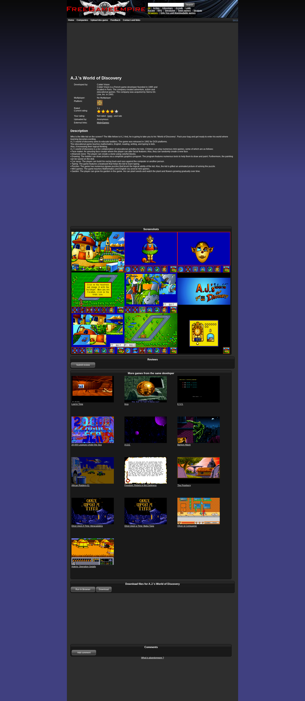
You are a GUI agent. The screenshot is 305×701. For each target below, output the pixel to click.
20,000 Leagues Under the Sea (86, 445)
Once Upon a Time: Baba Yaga (139, 526)
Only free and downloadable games (178, 13)
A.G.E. (127, 445)
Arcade (179, 8)
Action (156, 8)
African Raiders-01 (80, 485)
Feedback (115, 20)
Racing (151, 10)
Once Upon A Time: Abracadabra (87, 526)
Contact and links (131, 20)
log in (235, 20)
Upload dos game (99, 20)
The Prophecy (184, 485)
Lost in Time (77, 404)
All (149, 8)
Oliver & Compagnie (187, 526)
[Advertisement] (152, 47)
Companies (82, 20)
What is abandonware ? (152, 658)
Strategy (197, 10)
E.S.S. (180, 404)
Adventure (167, 8)
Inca (126, 404)
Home (71, 20)
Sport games (184, 10)
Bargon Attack (184, 445)
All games (153, 13)
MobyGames (103, 122)
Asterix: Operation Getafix (83, 566)
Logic (188, 8)
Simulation (170, 10)
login (109, 116)
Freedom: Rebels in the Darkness (140, 485)
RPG (159, 10)
